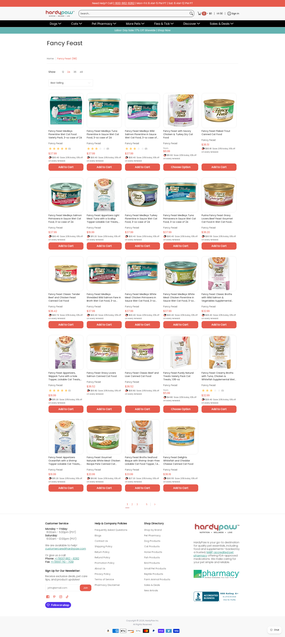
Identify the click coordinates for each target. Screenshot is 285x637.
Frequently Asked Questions (111, 530)
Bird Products (152, 563)
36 (75, 72)
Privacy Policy (103, 574)
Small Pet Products (155, 568)
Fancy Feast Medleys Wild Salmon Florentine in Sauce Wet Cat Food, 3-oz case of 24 (141, 134)
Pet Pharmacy (152, 535)
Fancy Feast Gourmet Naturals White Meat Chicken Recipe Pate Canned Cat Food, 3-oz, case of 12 (103, 461)
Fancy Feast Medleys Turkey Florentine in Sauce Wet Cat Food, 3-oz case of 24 (141, 219)
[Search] (191, 13)
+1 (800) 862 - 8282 (67, 558)
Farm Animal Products (157, 579)
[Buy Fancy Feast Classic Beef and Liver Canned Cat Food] (142, 352)
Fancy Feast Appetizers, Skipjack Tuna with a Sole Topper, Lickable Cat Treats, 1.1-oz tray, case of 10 (64, 376)
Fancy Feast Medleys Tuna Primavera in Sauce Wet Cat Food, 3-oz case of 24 (179, 219)
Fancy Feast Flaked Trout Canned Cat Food (216, 132)
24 (68, 72)
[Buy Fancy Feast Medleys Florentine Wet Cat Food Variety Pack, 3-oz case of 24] (65, 110)
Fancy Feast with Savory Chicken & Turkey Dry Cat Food (178, 134)
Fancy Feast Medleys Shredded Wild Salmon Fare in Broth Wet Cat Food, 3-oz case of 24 (104, 297)
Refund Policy (102, 557)
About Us (100, 568)
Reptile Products (153, 574)
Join (85, 587)
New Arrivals (151, 590)
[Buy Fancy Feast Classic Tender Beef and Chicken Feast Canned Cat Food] (65, 273)
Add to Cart (66, 167)
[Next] (156, 504)
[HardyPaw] (60, 13)
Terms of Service (104, 579)
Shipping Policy (103, 546)
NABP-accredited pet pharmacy (214, 553)
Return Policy (102, 552)
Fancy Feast (55, 143)
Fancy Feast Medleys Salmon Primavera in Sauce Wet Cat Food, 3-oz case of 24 (65, 219)
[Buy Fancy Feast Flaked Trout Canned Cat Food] (219, 110)
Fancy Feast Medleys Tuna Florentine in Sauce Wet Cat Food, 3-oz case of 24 (103, 134)
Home (50, 58)
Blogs (98, 535)
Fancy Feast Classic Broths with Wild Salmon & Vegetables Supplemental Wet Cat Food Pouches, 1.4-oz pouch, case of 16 (219, 297)
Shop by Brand (153, 530)
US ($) (220, 13)
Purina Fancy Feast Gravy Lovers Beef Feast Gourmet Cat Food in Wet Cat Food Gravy (217, 219)
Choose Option (180, 167)
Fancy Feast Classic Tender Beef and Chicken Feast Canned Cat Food (64, 297)
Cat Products (152, 546)
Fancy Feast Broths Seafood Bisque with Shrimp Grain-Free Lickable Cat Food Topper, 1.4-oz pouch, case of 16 (142, 461)
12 (63, 72)
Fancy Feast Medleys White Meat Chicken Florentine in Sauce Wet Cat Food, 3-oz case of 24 (179, 297)
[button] (48, 597)
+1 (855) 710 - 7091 (62, 562)
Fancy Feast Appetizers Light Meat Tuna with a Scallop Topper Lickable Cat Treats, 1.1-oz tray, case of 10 (103, 219)
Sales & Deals (152, 585)
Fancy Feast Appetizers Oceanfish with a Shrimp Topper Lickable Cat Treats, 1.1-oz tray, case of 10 (64, 461)
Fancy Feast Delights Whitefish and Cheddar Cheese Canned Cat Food (178, 461)
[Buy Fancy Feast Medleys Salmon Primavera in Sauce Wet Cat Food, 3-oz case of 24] (65, 194)
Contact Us (101, 541)
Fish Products (152, 557)
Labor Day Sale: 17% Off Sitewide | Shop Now (142, 30)
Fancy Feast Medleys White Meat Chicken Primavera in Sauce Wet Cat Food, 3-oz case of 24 (140, 297)
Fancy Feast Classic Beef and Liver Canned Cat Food (142, 374)
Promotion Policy (104, 563)
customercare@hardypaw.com (65, 549)
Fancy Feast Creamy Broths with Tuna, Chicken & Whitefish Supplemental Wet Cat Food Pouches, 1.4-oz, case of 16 (218, 376)
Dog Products (152, 541)
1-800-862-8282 (123, 3)
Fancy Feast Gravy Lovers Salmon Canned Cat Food (102, 374)
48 (81, 72)
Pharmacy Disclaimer (107, 585)
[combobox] (134, 13)
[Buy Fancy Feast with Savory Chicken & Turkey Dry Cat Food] (180, 110)
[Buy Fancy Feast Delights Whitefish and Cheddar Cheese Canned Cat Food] (180, 436)
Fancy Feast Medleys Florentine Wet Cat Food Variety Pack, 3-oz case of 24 (65, 134)
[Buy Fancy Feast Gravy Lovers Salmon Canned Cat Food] (104, 352)
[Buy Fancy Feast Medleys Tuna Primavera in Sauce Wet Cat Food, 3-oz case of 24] (180, 194)
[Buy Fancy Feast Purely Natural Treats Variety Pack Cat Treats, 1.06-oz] (180, 352)
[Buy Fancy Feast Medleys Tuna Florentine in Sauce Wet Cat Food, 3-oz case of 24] (104, 110)
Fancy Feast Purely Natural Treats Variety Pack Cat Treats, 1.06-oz (178, 376)
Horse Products (153, 552)
